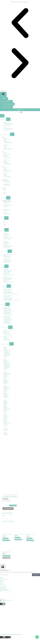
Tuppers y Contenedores (8, 291)
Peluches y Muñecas (7, 309)
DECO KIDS (6, 356)
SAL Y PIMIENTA (6, 410)
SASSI (5, 411)
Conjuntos (5, 144)
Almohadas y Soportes (8, 124)
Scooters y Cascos (7, 307)
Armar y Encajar (6, 311)
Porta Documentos (7, 238)
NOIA (5, 406)
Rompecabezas (6, 308)
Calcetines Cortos (7, 182)
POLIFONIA (5, 421)
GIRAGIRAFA (6, 388)
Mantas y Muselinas (7, 272)
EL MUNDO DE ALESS (7, 373)
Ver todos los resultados (6, 101)
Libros (5, 336)
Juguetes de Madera (7, 310)
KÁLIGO (5, 380)
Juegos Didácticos (7, 313)
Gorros (5, 209)
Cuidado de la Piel (7, 127)
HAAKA (5, 375)
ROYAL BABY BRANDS (7, 408)
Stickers (5, 332)
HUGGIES (5, 378)
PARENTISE (5, 407)
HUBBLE (5, 377)
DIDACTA (5, 357)
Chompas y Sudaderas (8, 148)
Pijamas (5, 138)
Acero (5, 222)
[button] (20, 23)
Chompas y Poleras (7, 154)
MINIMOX (5, 413)
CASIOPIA (5, 350)
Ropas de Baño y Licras (8, 157)
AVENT (5, 347)
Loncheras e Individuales (8, 292)
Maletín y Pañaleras (7, 235)
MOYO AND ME (6, 403)
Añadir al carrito (13, 505)
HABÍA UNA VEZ (6, 376)
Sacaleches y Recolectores (8, 123)
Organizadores (6, 281)
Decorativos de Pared (7, 277)
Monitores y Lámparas (8, 270)
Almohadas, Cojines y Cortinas (9, 274)
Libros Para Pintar (7, 333)
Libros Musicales (7, 331)
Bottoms (5, 141)
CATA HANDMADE (7, 351)
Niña (5, 189)
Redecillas (6, 203)
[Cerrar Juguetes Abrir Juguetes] (7, 304)
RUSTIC (5, 409)
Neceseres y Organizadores (9, 237)
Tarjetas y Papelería (7, 334)
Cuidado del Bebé (7, 257)
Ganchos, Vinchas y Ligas (8, 201)
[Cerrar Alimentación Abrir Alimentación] (9, 286)
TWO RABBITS (6, 430)
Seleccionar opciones (6, 555)
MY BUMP (5, 404)
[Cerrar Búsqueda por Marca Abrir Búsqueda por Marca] (11, 344)
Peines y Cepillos (7, 202)
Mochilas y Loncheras (7, 210)
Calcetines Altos (6, 181)
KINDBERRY (5, 381)
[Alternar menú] (2, 115)
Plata (5, 221)
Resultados (4, 98)
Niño (5, 190)
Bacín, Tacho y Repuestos (8, 259)
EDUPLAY (5, 372)
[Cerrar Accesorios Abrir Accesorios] (8, 198)
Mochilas (5, 236)
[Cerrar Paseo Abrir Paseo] (6, 230)
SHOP (1, 577)
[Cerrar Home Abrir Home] (6, 266)
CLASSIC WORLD (6, 353)
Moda (5, 122)
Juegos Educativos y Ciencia (9, 311)
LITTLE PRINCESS (6, 382)
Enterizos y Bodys (7, 139)
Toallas (5, 255)
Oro (4, 220)
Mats (5, 232)
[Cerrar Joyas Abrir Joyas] (6, 218)
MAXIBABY (5, 396)
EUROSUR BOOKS (7, 374)
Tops (5, 140)
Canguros (5, 235)
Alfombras (6, 269)
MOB (5, 400)
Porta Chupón (6, 209)
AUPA (5, 346)
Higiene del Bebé (7, 254)
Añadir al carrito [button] (5, 538)
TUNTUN (5, 429)
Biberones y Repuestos (8, 292)
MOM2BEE (5, 401)
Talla (3, 500)
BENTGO (5, 348)
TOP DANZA (6, 429)
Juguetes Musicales (7, 316)
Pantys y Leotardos (7, 180)
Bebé (5, 188)
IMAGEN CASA (6, 379)
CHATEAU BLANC (6, 352)
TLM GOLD (5, 428)
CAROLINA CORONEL (7, 362)
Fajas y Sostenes (7, 125)
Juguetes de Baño (7, 256)
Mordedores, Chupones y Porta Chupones (11, 293)
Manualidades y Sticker (8, 312)
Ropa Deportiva (6, 156)
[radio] (6, 501)
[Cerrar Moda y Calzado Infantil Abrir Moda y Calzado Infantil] (12, 134)
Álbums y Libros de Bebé (8, 330)
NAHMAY (5, 405)
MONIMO (5, 402)
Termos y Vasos (6, 290)
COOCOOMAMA (6, 354)
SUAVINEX (5, 425)
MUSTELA (5, 417)
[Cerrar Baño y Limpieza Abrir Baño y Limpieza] (10, 251)
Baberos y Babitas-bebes (8, 142)
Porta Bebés (6, 233)
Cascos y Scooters (7, 239)
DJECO (5, 371)
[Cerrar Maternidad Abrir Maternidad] (8, 119)
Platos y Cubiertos (7, 289)
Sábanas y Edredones (7, 271)
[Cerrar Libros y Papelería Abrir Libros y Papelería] (10, 327)
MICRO (5, 383)
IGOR (5, 392)
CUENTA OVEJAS (6, 355)
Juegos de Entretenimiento (8, 314)
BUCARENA (6, 349)
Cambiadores (6, 234)
